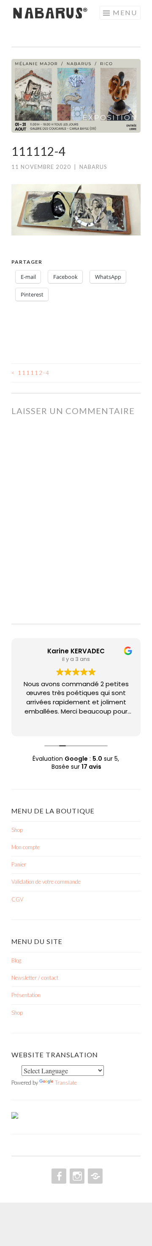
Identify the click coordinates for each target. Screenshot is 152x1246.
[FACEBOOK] (58, 1176)
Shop (17, 829)
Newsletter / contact (34, 977)
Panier (18, 864)
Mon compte (25, 847)
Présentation (26, 995)
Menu (125, 12)
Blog (16, 960)
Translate (66, 1082)
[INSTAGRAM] (76, 1176)
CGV (17, 899)
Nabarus (93, 166)
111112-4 (30, 372)
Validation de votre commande (46, 881)
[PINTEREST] (94, 1176)
